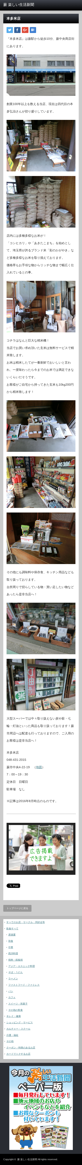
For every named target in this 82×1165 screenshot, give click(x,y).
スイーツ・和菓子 (18, 1003)
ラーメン (13, 978)
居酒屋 (12, 934)
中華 (10, 947)
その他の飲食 (15, 1010)
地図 (39, 767)
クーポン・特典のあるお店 (20, 1047)
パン (10, 991)
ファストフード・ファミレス (24, 985)
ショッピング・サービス (19, 1022)
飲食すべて (12, 928)
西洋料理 (13, 953)
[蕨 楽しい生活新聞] (19, 5)
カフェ (12, 997)
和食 (10, 941)
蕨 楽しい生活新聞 (27, 1159)
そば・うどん (15, 972)
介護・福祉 (12, 1035)
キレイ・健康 (13, 1016)
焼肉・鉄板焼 (15, 959)
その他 (10, 1041)
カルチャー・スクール (18, 1028)
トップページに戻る (17, 908)
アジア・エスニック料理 (21, 966)
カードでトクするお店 (18, 1054)
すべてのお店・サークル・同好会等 (25, 922)
